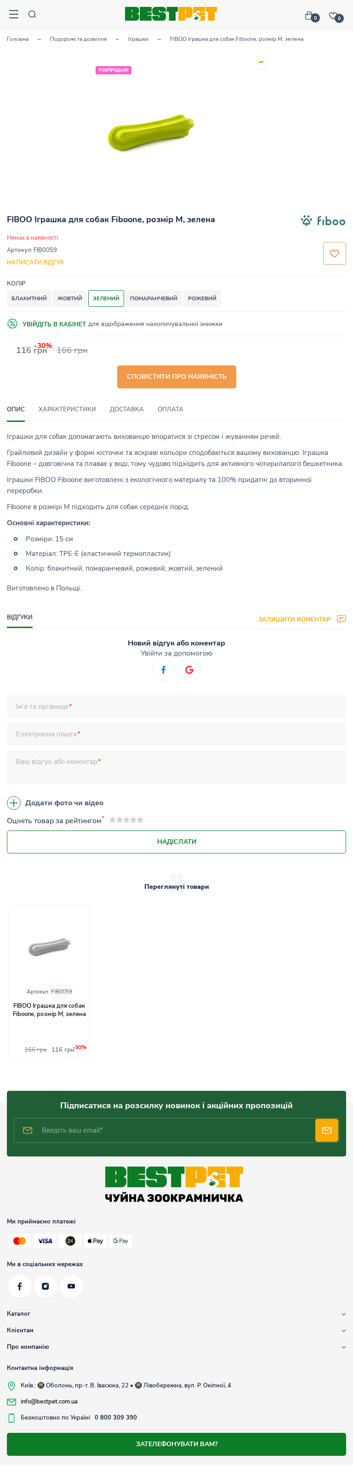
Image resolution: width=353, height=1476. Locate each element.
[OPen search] (32, 15)
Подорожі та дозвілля (78, 39)
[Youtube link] (71, 1286)
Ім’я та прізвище (42, 706)
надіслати (176, 841)
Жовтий (69, 298)
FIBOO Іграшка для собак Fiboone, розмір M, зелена (49, 1010)
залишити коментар (295, 619)
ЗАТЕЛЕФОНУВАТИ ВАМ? (176, 1444)
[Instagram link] (45, 1286)
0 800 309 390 (116, 1418)
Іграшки (138, 39)
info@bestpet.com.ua (49, 1401)
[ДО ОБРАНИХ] (334, 253)
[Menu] (13, 15)
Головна (17, 39)
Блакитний (29, 298)
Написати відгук (35, 262)
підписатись (326, 1130)
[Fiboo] (323, 222)
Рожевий (202, 298)
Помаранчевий (153, 298)
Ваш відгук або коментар (56, 761)
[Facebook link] (19, 1286)
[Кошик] (312, 15)
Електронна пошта (46, 734)
